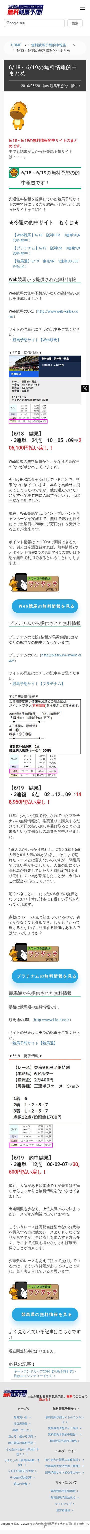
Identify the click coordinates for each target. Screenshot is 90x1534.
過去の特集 (21, 1483)
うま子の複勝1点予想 (21, 1471)
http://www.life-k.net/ (51, 1020)
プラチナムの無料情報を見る (47, 976)
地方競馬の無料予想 (20, 1443)
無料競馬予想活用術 (63, 1491)
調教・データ (20, 1430)
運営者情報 (63, 1510)
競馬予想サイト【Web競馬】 (36, 340)
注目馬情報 (21, 1423)
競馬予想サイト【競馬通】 (35, 1043)
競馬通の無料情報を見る (47, 1314)
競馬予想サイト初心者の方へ (63, 1472)
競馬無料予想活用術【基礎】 (63, 1466)
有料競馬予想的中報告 (63, 1441)
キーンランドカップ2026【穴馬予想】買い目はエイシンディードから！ (45, 1373)
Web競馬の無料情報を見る (47, 606)
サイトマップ (63, 1503)
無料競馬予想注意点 (63, 1497)
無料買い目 (21, 1417)
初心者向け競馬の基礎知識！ (63, 1459)
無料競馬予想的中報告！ (63, 1434)
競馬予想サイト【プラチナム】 (38, 683)
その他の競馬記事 (21, 1477)
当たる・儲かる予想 (20, 1436)
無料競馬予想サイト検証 (63, 1428)
